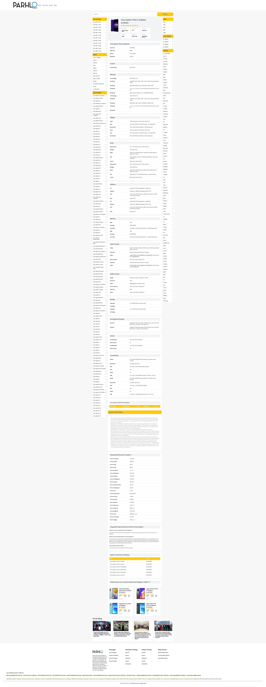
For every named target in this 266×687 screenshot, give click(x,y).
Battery (95, 81)
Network (95, 62)
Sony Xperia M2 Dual (98, 297)
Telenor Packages (113, 655)
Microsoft (165, 235)
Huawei (165, 256)
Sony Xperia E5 (96, 232)
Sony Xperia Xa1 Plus (98, 98)
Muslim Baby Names (163, 652)
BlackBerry (165, 193)
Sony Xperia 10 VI (97, 408)
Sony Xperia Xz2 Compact (97, 114)
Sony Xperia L (96, 326)
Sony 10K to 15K (96, 22)
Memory (95, 73)
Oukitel (165, 80)
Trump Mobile (166, 53)
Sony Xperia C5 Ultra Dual (99, 256)
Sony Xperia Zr (96, 324)
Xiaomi (165, 261)
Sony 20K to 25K (97, 27)
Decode (165, 187)
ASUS (164, 274)
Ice (164, 177)
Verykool (165, 116)
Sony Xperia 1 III (96, 155)
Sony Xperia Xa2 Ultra (98, 201)
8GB (164, 30)
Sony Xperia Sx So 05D (98, 366)
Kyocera (165, 61)
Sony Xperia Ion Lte (97, 387)
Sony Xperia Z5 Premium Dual (99, 242)
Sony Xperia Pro (97, 147)
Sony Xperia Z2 (96, 300)
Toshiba (165, 108)
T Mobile (165, 132)
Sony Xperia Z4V (97, 259)
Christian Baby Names (163, 655)
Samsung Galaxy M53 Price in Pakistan (125, 589)
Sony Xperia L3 (96, 128)
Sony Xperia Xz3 (97, 126)
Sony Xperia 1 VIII (97, 416)
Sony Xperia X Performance (96, 238)
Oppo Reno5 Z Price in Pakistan (152, 589)
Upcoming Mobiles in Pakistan (178, 675)
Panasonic (165, 143)
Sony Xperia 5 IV (97, 168)
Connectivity (96, 89)
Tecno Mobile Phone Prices (100, 675)
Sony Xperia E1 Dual (97, 303)
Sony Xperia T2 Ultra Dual (99, 305)
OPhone (165, 201)
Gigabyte (165, 169)
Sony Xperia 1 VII (97, 413)
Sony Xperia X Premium (98, 95)
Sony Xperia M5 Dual (98, 254)
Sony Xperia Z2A (97, 292)
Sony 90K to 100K (97, 51)
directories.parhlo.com (125, 683)
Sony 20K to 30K (97, 30)
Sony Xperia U (96, 376)
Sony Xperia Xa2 (97, 111)
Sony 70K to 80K (97, 45)
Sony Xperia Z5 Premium (99, 246)
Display (94, 68)
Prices (39, 5)
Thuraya (165, 58)
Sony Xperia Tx (96, 347)
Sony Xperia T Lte (97, 339)
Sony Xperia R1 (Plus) (98, 106)
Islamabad (128, 664)
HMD (164, 74)
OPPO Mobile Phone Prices (44, 675)
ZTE (164, 122)
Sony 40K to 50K (97, 38)
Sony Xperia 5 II (96, 144)
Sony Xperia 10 (96, 134)
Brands (51, 5)
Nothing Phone (166, 93)
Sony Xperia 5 (96, 136)
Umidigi (165, 69)
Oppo (164, 298)
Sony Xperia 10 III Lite (98, 157)
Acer (164, 90)
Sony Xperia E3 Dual (98, 276)
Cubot (164, 85)
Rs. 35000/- (166, 41)
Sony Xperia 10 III (97, 149)
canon (165, 251)
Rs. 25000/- (166, 39)
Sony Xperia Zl (96, 334)
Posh (164, 140)
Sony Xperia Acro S (97, 363)
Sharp (164, 135)
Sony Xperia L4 (96, 139)
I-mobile (165, 174)
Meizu (164, 224)
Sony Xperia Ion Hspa (98, 384)
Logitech (165, 269)
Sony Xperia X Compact (99, 227)
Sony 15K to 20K (97, 24)
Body (94, 65)
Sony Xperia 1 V (96, 400)
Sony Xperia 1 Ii (96, 141)
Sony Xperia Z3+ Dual (98, 262)
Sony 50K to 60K (97, 40)
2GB (164, 22)
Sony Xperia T (96, 350)
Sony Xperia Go (96, 360)
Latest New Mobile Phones (194, 675)
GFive (164, 208)
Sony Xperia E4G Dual (98, 271)
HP (163, 279)
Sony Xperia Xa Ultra (98, 235)
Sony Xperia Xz (96, 230)
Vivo (164, 285)
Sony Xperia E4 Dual (98, 274)
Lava (164, 185)
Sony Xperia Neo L (97, 371)
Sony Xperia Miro (97, 358)
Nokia (164, 253)
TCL (164, 130)
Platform (95, 70)
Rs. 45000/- (166, 44)
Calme (165, 203)
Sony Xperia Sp (96, 329)
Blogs (55, 5)
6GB (164, 27)
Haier (164, 240)
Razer (164, 245)
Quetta (127, 661)
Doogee (165, 82)
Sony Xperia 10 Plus (97, 184)
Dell (164, 277)
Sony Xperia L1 (96, 217)
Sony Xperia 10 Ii (97, 173)
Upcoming (45, 5)
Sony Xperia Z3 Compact (99, 284)
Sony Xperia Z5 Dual (98, 248)
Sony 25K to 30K (97, 32)
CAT (164, 98)
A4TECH (165, 266)
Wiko (164, 77)
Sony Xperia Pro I (97, 160)
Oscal (164, 66)
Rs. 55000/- (166, 47)
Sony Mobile (133, 53)
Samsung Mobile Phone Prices (14, 675)
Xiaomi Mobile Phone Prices (74, 675)
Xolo (164, 119)
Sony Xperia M (96, 321)
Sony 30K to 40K (97, 35)
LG (163, 222)
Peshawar (127, 658)
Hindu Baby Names (163, 658)
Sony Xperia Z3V (97, 281)
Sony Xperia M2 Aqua (98, 287)
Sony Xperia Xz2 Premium (99, 123)
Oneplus (165, 264)
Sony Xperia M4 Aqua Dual (98, 268)
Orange (165, 145)
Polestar (165, 72)
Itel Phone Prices (131, 675)
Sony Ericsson (166, 214)
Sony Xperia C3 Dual (98, 289)
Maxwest (165, 151)
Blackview (165, 64)
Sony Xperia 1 (96, 131)
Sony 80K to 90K (97, 48)
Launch (95, 60)
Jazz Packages (112, 652)
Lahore (127, 655)
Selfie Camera (96, 78)
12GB (164, 32)
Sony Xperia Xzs (97, 219)
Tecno (164, 287)
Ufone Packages (113, 658)
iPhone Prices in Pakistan (30, 675)
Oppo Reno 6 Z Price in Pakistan (125, 604)
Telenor (165, 227)
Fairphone (165, 87)
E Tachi (165, 106)
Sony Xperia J (96, 345)
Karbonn (165, 127)
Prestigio (165, 137)
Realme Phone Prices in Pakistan (117, 675)
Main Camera (96, 76)
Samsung (165, 301)
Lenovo (165, 282)
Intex (164, 180)
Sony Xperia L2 (96, 108)
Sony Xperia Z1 (96, 313)
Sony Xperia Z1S (96, 308)
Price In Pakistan (97, 57)
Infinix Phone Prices (87, 675)
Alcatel (165, 230)
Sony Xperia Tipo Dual (98, 355)
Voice (164, 195)
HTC (164, 232)
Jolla (164, 182)
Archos (165, 161)
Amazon (165, 156)
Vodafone (165, 114)
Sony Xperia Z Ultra (97, 316)
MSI (164, 103)
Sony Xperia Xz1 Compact (99, 103)
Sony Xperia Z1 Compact (99, 310)
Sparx (164, 95)
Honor (164, 293)
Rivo (164, 237)
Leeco (164, 153)
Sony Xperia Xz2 (97, 118)
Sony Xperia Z (96, 331)
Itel (164, 158)
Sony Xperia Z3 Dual (98, 279)
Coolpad (165, 164)
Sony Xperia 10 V (97, 403)
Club (164, 211)
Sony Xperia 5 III (97, 152)
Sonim (164, 56)
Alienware (165, 101)
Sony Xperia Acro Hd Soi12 (99, 368)
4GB (164, 24)
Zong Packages (113, 661)
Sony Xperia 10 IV (97, 165)
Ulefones (165, 111)
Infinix (164, 290)
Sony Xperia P (96, 379)
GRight (164, 206)
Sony (164, 248)
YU (164, 216)
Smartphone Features (98, 84)
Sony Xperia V (96, 342)
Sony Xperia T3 (96, 295)
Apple (164, 272)
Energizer (165, 166)
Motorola (165, 190)
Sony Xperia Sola (97, 374)
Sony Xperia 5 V (97, 405)
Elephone (165, 124)
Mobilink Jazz (166, 243)
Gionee (165, 172)
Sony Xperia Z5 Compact (99, 251)
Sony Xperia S (96, 381)
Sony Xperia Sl (96, 353)
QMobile (165, 219)
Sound (94, 86)
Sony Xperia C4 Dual (98, 264)
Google (165, 258)
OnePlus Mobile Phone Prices (144, 675)
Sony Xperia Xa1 (97, 225)
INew (164, 198)
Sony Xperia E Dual (97, 337)
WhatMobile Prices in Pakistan (161, 675)
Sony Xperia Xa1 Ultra (98, 222)
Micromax (165, 148)
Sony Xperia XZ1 (97, 101)
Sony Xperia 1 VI (96, 410)
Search (165, 14)
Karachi (127, 652)
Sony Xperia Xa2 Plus (98, 120)
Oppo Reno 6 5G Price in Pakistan (151, 604)
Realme (165, 295)
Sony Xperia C (96, 318)
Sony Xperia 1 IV (96, 163)
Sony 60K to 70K (97, 43)
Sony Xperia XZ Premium (99, 392)
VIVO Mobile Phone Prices (59, 675)
